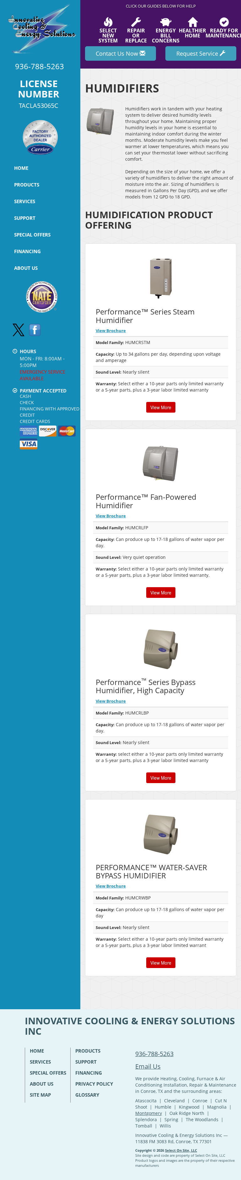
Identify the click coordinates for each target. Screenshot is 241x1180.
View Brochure (111, 330)
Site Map (40, 1095)
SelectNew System (108, 35)
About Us (26, 268)
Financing (27, 251)
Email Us (148, 1066)
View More (160, 407)
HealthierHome (192, 32)
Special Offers (32, 234)
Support (24, 218)
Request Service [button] (198, 53)
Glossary (87, 1095)
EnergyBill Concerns (165, 35)
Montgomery (148, 1113)
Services (24, 201)
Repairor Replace (136, 35)
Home (21, 168)
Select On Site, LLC (181, 1150)
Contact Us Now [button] (118, 53)
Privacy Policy (94, 1084)
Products (26, 184)
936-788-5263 (154, 1053)
